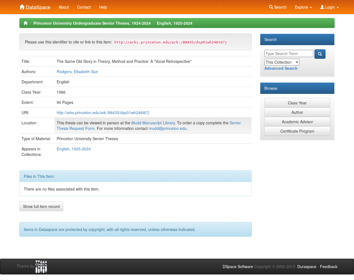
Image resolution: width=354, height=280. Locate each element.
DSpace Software (238, 266)
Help (103, 7)
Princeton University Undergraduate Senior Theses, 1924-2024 (92, 23)
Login (330, 7)
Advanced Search (281, 68)
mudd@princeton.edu (168, 128)
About (64, 7)
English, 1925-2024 (174, 23)
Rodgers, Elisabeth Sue (77, 71)
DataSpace (37, 5)
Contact (84, 7)
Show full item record (41, 206)
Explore (302, 7)
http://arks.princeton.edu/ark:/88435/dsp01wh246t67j (103, 112)
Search (280, 7)
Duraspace (306, 266)
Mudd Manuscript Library (153, 122)
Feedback (328, 266)
